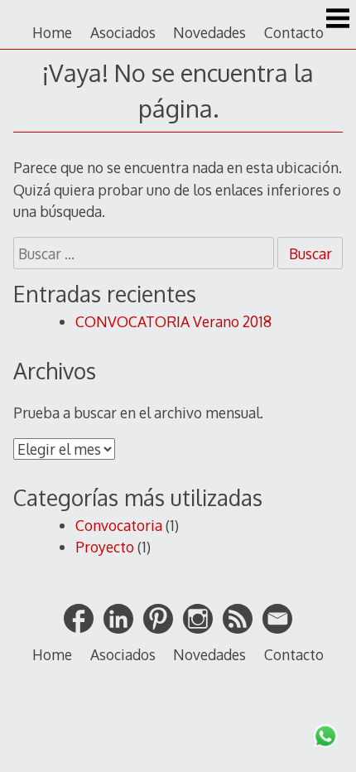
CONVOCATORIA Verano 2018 (173, 321)
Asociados (123, 32)
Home (52, 32)
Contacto (294, 32)
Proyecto (104, 547)
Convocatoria (118, 525)
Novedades (209, 32)
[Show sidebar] (337, 20)
